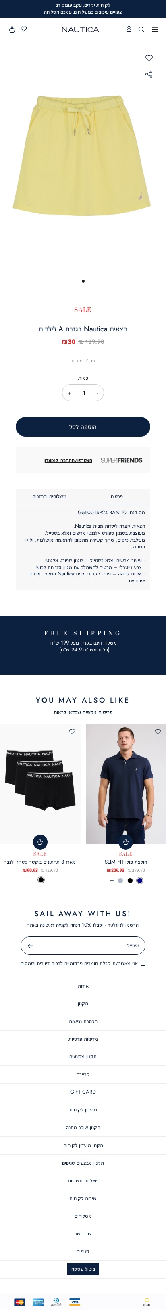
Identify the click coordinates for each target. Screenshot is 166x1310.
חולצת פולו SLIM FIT (126, 862)
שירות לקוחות (83, 1198)
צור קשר (83, 1233)
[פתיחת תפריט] (155, 30)
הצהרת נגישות (83, 1021)
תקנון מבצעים (83, 1056)
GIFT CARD (83, 1092)
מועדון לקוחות (83, 1109)
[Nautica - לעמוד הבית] (80, 29)
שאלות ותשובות (83, 1180)
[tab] (116, 496)
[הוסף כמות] (70, 392)
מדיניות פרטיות (83, 1039)
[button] (12, 29)
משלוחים (83, 1216)
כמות (83, 378)
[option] (140, 880)
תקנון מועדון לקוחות (83, 1145)
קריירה (83, 1074)
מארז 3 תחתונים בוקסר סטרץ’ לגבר (40, 862)
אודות (83, 986)
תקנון (83, 1003)
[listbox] (40, 880)
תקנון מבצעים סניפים (83, 1163)
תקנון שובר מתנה (83, 1127)
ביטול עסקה (83, 1269)
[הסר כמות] (97, 392)
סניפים (83, 1251)
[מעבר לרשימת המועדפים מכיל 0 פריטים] (24, 29)
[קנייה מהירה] (125, 842)
